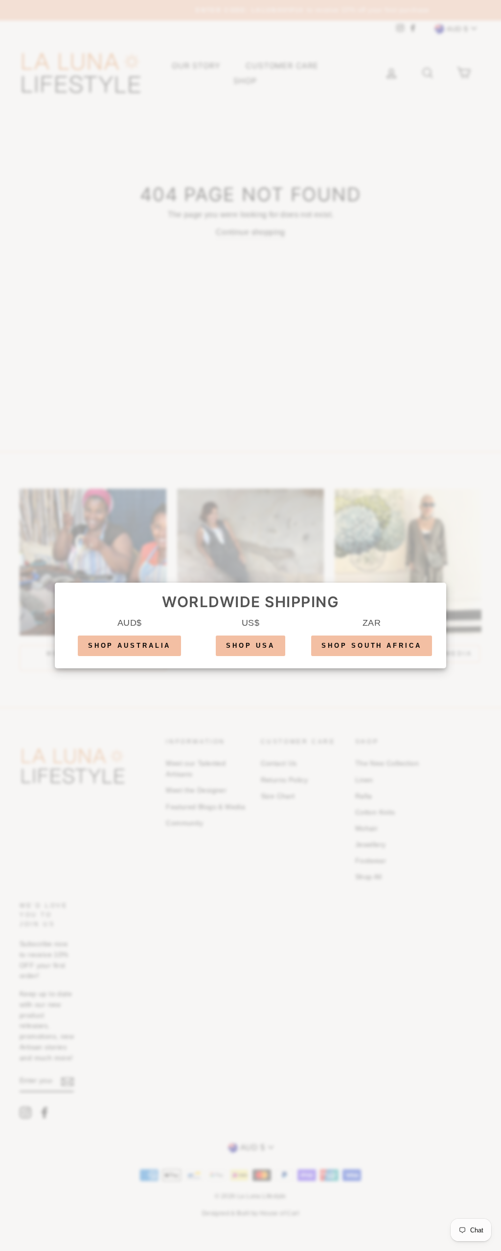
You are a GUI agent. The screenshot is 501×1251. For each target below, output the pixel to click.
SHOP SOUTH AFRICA (371, 645)
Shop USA (250, 645)
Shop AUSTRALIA (129, 645)
